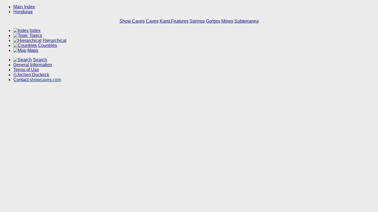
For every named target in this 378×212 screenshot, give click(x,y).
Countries (47, 45)
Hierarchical (54, 40)
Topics (35, 35)
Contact (37, 79)
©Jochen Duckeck (31, 74)
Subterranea (246, 21)
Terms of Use (26, 69)
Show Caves (132, 21)
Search (40, 59)
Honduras (23, 11)
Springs (197, 21)
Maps (32, 50)
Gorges (213, 21)
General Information (32, 64)
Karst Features (174, 21)
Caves (152, 21)
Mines (227, 21)
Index (35, 30)
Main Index (24, 6)
